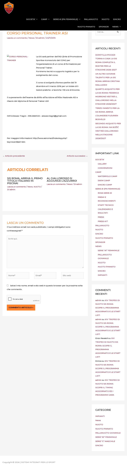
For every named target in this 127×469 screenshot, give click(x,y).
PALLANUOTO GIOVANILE (108, 433)
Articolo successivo (77, 156)
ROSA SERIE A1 (105, 193)
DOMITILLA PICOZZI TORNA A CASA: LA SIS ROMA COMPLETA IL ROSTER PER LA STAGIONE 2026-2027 (106, 62)
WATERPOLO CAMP (107, 176)
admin (98, 300)
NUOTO (105, 19)
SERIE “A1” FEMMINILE (108, 250)
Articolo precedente (14, 156)
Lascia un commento (17, 38)
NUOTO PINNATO (86, 26)
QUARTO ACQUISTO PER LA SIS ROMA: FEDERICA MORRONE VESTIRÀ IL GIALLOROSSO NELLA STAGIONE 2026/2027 (107, 96)
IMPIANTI (102, 275)
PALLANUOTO (91, 19)
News (31, 38)
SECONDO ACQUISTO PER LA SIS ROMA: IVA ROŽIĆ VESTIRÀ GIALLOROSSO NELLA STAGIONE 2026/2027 (108, 130)
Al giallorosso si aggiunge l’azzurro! (62, 179)
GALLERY (102, 164)
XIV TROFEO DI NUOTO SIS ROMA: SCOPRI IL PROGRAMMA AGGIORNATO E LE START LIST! (107, 307)
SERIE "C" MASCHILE (105, 441)
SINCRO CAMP (105, 184)
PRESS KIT (103, 221)
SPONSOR (104, 26)
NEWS (115, 26)
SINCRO (117, 19)
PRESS (101, 217)
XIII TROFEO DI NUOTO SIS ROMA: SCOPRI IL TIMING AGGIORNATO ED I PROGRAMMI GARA (107, 387)
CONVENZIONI (105, 168)
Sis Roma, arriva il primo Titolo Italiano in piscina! (25, 181)
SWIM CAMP (104, 180)
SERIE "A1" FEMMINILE (106, 437)
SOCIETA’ (30, 19)
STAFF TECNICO (106, 205)
